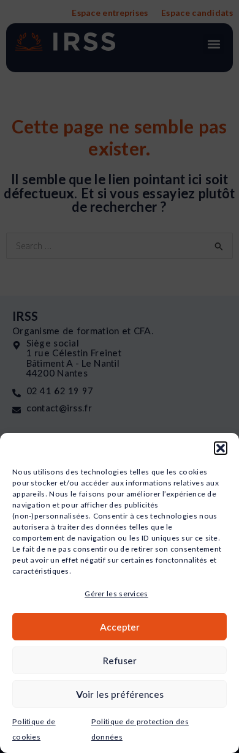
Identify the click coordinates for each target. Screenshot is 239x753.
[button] (220, 448)
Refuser (120, 660)
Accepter (120, 626)
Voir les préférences (120, 694)
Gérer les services (116, 593)
